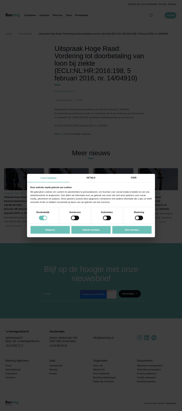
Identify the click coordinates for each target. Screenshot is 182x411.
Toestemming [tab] (48, 178)
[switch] (75, 218)
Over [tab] (133, 177)
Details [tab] (91, 177)
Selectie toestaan (91, 229)
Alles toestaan (132, 229)
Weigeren (50, 229)
